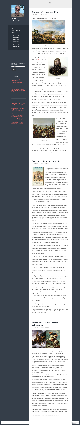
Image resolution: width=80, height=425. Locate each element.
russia (14, 122)
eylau (12, 110)
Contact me (13, 32)
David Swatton (15, 20)
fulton (15, 111)
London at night (16, 41)
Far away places (16, 39)
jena (22, 113)
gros (20, 111)
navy (16, 119)
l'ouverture (13, 115)
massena (18, 116)
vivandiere (15, 124)
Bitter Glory (39, 59)
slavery (20, 122)
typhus (18, 123)
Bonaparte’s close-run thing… (46, 12)
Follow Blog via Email (16, 59)
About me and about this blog (17, 30)
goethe (19, 111)
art (22, 103)
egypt (17, 108)
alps (21, 103)
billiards (17, 104)
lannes (16, 115)
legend (22, 115)
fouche (23, 110)
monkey (20, 118)
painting (21, 119)
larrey (18, 115)
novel (18, 119)
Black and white (16, 35)
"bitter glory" (13, 103)
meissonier (13, 118)
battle (15, 104)
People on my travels (17, 42)
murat (22, 118)
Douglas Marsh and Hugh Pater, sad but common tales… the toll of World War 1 (18, 90)
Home (12, 28)
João (23, 113)
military (17, 118)
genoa (16, 111)
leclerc (20, 115)
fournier (12, 111)
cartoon (12, 105)
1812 (16, 103)
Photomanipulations (17, 44)
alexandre (19, 103)
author (24, 103)
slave (17, 122)
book (22, 104)
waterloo (18, 124)
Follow (14, 69)
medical (21, 116)
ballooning (12, 104)
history (13, 113)
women (23, 124)
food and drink (20, 110)
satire (16, 122)
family (15, 110)
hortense (18, 113)
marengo (13, 116)
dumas (14, 108)
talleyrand (15, 123)
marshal (16, 116)
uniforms (20, 123)
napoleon (13, 119)
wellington (20, 124)
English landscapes (16, 37)
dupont (16, 108)
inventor (20, 113)
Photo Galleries (14, 34)
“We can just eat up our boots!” (46, 161)
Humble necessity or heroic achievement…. (45, 323)
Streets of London (16, 46)
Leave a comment (43, 14)
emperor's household (21, 108)
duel (12, 108)
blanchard (20, 104)
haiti (21, 111)
